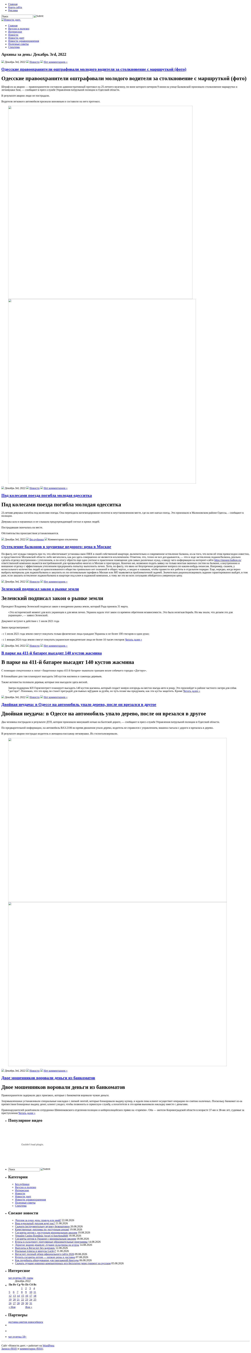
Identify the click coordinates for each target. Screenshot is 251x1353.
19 (10, 1299)
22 (22, 1299)
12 (10, 1295)
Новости (13, 34)
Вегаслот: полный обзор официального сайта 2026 (44, 1254)
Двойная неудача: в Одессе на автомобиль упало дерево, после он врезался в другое (78, 704)
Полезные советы (18, 44)
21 (18, 1299)
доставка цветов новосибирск (25, 1322)
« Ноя (12, 1307)
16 (26, 1295)
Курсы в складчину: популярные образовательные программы (51, 1241)
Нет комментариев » (55, 62)
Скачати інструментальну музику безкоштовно (42, 1226)
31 (30, 1303)
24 (30, 1299)
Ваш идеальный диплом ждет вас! (35, 1223)
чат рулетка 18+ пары (20, 1277)
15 (22, 1295)
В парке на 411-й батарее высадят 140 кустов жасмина (51, 653)
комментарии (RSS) (31, 1348)
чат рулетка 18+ (17, 1336)
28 (18, 1303)
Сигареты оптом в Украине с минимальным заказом (45, 1238)
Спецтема (14, 47)
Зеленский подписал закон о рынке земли (40, 589)
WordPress (48, 1345)
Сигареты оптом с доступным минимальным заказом (46, 1232)
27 (14, 1303)
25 (34, 1299)
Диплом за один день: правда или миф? (38, 1220)
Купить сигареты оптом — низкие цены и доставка (45, 1257)
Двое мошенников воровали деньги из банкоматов (48, 1078)
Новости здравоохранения (23, 40)
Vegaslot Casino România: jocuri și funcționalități (41, 1235)
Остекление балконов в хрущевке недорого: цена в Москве (56, 546)
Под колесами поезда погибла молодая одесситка (46, 495)
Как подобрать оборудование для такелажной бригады (47, 1260)
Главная (12, 4)
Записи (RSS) (9, 1348)
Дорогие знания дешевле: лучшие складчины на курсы (47, 1244)
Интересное (15, 31)
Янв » (28, 1307)
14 (18, 1295)
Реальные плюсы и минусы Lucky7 (35, 1251)
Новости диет (16, 37)
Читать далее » (133, 639)
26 (10, 1303)
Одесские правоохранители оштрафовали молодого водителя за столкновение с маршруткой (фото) (93, 69)
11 (34, 1292)
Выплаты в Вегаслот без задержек (35, 1248)
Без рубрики (37, 539)
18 (34, 1295)
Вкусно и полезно (18, 28)
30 (26, 1303)
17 (30, 1295)
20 (14, 1299)
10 (30, 1292)
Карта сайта (15, 7)
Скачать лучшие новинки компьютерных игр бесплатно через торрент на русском (63, 1263)
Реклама (13, 10)
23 (26, 1299)
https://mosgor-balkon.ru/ (227, 560)
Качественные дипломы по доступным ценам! (42, 1229)
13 (14, 1295)
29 (22, 1303)
